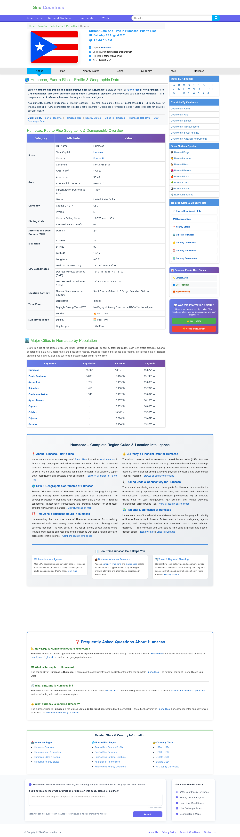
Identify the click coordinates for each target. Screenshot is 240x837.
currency (107, 563)
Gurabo (32, 424)
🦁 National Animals (181, 158)
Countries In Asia (179, 114)
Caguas (32, 406)
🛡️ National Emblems (182, 194)
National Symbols (60, 18)
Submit (148, 814)
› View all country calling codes (173, 503)
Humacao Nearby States (46, 761)
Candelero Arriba (38, 394)
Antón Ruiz (34, 382)
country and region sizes (43, 657)
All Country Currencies (167, 766)
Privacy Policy (169, 832)
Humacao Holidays (139, 117)
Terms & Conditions (190, 832)
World (106, 18)
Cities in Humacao (115, 117)
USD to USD (162, 747)
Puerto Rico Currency (106, 752)
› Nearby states (147, 531)
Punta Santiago (37, 376)
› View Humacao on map (79, 507)
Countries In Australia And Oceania (189, 138)
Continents (87, 18)
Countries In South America (185, 132)
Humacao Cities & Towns (47, 756)
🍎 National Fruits (180, 176)
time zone (116, 563)
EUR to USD (162, 761)
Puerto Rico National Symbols (110, 756)
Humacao (106, 47)
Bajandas (33, 388)
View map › (73, 570)
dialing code (131, 563)
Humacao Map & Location (47, 752)
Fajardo (32, 418)
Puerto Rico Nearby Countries (110, 766)
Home (32, 26)
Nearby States (93, 117)
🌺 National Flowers (181, 170)
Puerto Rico (71, 26)
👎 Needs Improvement (194, 328)
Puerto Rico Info (53, 117)
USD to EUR (162, 756)
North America (56, 26)
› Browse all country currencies (158, 475)
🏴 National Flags (180, 152)
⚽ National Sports (180, 188)
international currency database (62, 712)
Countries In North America (185, 126)
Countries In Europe (181, 120)
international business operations (188, 690)
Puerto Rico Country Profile (109, 747)
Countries (33, 18)
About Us (153, 832)
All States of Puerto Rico (107, 761)
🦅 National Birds (180, 164)
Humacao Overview (44, 747)
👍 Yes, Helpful (194, 320)
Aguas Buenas (36, 400)
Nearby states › (171, 574)
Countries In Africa (180, 108)
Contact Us (210, 832)
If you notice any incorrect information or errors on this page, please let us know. (74, 790)
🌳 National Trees (180, 182)
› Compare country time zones (76, 535)
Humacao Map (73, 117)
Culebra (32, 412)
